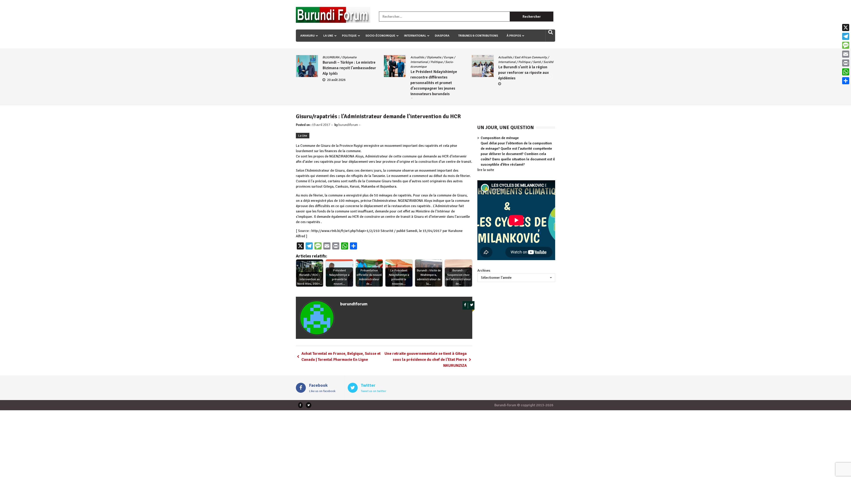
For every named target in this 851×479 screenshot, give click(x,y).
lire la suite (485, 170)
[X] (845, 27)
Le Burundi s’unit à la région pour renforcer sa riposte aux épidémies (435, 72)
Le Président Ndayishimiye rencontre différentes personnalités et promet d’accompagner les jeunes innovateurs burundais (345, 82)
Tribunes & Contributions (478, 35)
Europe (360, 57)
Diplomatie (346, 57)
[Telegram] (845, 36)
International (415, 35)
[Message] (845, 45)
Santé (449, 62)
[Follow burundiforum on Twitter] (471, 305)
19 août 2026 (512, 74)
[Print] (845, 63)
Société (461, 62)
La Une (328, 35)
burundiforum (348, 125)
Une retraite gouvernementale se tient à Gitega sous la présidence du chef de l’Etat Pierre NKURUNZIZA (426, 359)
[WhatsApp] (845, 71)
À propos (514, 35)
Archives (483, 270)
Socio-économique (380, 35)
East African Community (443, 57)
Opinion (520, 57)
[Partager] (845, 80)
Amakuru (307, 35)
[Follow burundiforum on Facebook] (465, 305)
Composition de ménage (500, 138)
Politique (349, 35)
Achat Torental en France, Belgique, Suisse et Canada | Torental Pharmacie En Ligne (341, 356)
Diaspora (442, 35)
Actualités (329, 57)
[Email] (845, 54)
